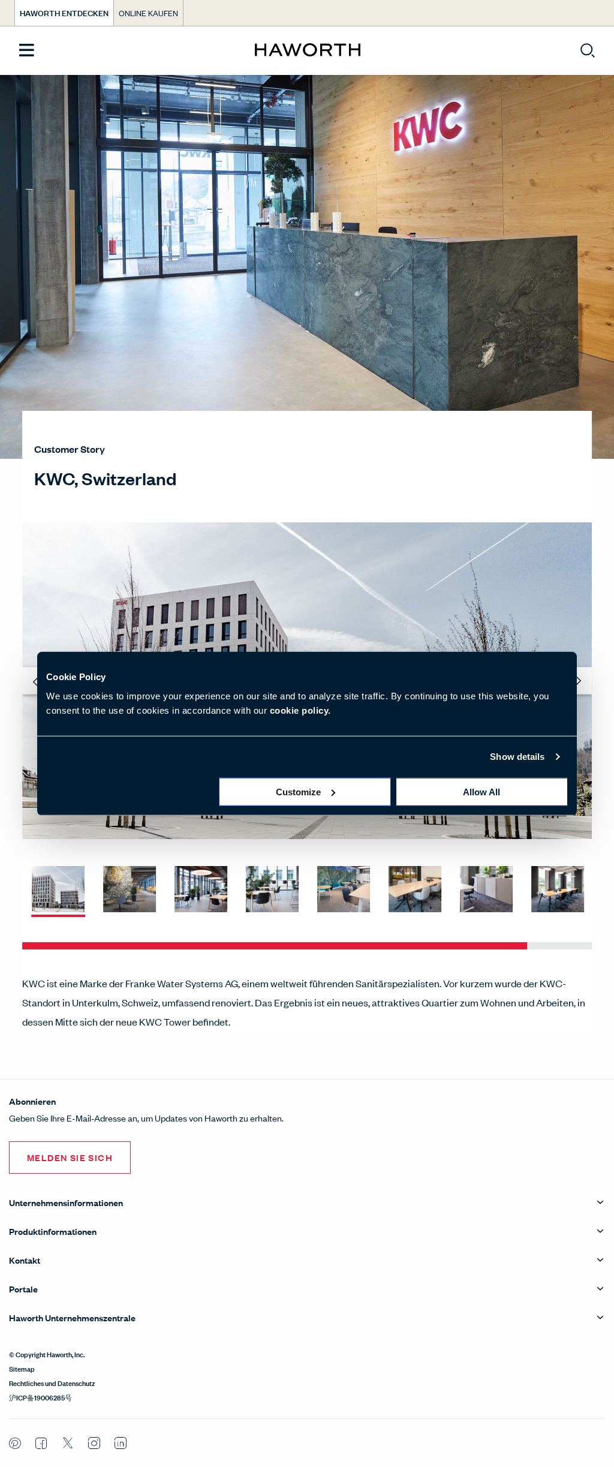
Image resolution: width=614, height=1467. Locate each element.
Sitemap (22, 1368)
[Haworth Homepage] (307, 50)
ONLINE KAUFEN (148, 13)
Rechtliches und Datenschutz (52, 1382)
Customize (298, 791)
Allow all (481, 791)
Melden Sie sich (70, 1157)
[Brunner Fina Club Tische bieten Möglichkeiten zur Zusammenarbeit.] (344, 890)
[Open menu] (26, 50)
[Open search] (588, 50)
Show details (517, 756)
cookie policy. (300, 710)
